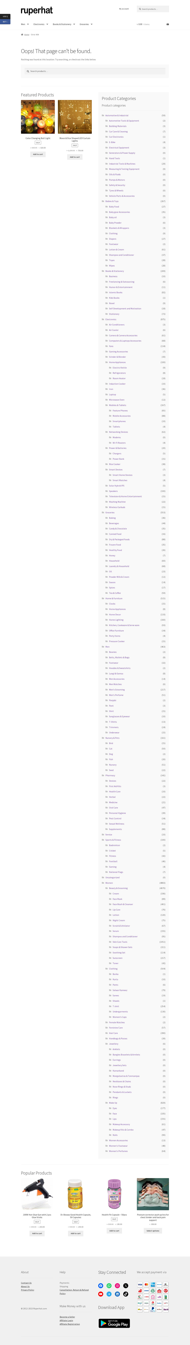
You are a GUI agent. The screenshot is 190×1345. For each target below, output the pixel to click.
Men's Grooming (117, 689)
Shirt (111, 711)
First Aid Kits (115, 786)
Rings (115, 1097)
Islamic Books (115, 292)
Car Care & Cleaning (118, 131)
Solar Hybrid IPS (116, 485)
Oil (110, 571)
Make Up (113, 1102)
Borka (115, 974)
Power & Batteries (117, 448)
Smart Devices (116, 469)
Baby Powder (115, 222)
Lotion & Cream (116, 249)
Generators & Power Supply (122, 152)
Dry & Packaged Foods (119, 539)
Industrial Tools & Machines (122, 163)
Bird (111, 743)
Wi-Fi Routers (119, 442)
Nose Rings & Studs (122, 1086)
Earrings (117, 1059)
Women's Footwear (118, 1145)
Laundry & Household (119, 566)
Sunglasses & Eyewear (119, 716)
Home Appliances (117, 362)
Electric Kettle (120, 367)
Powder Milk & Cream (119, 576)
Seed (111, 770)
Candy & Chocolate (118, 528)
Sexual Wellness (116, 823)
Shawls (116, 1000)
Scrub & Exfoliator (121, 925)
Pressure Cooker (117, 641)
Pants (115, 984)
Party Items (114, 635)
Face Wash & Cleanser (123, 904)
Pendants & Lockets (122, 1092)
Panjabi (112, 700)
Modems (117, 437)
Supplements (115, 829)
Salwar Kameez (120, 990)
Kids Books (114, 297)
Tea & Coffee (115, 593)
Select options (153, 1230)
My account (124, 8)
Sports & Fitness (113, 839)
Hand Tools (114, 158)
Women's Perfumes (118, 1151)
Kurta (115, 979)
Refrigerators (119, 373)
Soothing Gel (119, 952)
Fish (111, 759)
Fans (111, 346)
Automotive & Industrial (116, 115)
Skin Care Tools (120, 941)
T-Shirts (113, 721)
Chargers (117, 453)
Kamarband (118, 1070)
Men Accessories (116, 678)
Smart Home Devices (122, 475)
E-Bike (112, 142)
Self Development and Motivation (125, 308)
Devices (112, 780)
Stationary (114, 314)
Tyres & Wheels (116, 190)
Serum (116, 931)
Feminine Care (116, 1027)
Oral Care (113, 807)
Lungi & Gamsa (116, 673)
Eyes (115, 1108)
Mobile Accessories (122, 415)
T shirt (116, 1006)
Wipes (112, 265)
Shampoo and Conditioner (121, 255)
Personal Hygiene (117, 813)
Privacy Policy (27, 1289)
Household (114, 560)
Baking (112, 517)
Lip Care (116, 909)
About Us (25, 1286)
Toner (115, 963)
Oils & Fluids (115, 174)
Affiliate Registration (70, 1324)
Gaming (113, 866)
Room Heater (119, 378)
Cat (110, 748)
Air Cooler (114, 330)
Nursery (112, 764)
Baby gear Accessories (119, 212)
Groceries (84, 24)
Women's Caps (120, 1017)
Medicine (113, 802)
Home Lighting (116, 619)
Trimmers (114, 727)
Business (113, 276)
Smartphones (119, 421)
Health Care (114, 791)
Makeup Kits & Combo (123, 1129)
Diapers (112, 238)
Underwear (114, 732)
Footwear (113, 244)
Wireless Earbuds (117, 507)
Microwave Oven (116, 399)
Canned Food (115, 534)
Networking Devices (118, 432)
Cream (116, 893)
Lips (115, 1118)
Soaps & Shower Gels (122, 947)
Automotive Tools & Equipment (124, 120)
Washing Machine (117, 501)
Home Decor (115, 614)
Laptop (112, 394)
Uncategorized (112, 877)
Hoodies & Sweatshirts (119, 668)
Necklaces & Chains (122, 1081)
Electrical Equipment (119, 147)
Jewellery (113, 1043)
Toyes (112, 260)
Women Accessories (118, 1140)
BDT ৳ (6, 21)
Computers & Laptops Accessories (125, 340)
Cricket (112, 850)
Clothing (113, 233)
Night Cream (119, 920)
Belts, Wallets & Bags (119, 657)
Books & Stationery (62, 24)
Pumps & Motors (117, 179)
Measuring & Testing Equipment (124, 169)
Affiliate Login (66, 1320)
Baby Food (114, 206)
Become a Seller (67, 1316)
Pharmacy (110, 775)
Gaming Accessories (118, 351)
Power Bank (118, 458)
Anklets (116, 1049)
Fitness (112, 856)
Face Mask (117, 899)
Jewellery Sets (119, 1065)
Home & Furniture (113, 598)
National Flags (116, 872)
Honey (112, 555)
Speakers (113, 491)
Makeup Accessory (121, 1124)
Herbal (112, 797)
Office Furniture (116, 630)
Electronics (39, 24)
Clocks (112, 603)
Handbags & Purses (118, 1038)
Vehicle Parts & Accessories (122, 196)
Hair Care (113, 1033)
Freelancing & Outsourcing (121, 281)
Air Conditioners (116, 324)
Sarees (116, 995)
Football (113, 861)
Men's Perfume (116, 695)
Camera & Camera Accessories (123, 335)
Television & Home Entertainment (125, 496)
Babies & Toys (112, 201)
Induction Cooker (117, 383)
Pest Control (115, 818)
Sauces (112, 582)
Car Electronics (116, 136)
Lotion (116, 915)
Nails (115, 1135)
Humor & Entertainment (121, 287)
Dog (111, 754)
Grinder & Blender (117, 356)
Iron (111, 389)
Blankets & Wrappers (119, 228)
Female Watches (117, 1022)
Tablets (116, 426)
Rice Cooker (114, 464)
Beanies (113, 652)
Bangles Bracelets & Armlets (126, 1054)
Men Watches (115, 684)
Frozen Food (115, 544)
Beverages (114, 523)
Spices (112, 587)
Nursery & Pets (112, 738)
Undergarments (120, 1011)
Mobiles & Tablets (117, 405)
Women (109, 882)
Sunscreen (117, 958)
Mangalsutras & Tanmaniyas (126, 1076)
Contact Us (26, 1282)
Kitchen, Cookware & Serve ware (124, 625)
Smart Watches (120, 480)
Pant (111, 705)
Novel (112, 303)
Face (115, 1113)
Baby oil (113, 217)
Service (108, 834)
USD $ (6, 16)
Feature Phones (120, 410)
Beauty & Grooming (118, 888)
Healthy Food (115, 550)
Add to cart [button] (38, 154)
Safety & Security (117, 185)
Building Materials (117, 126)
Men (107, 646)
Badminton (114, 845)
